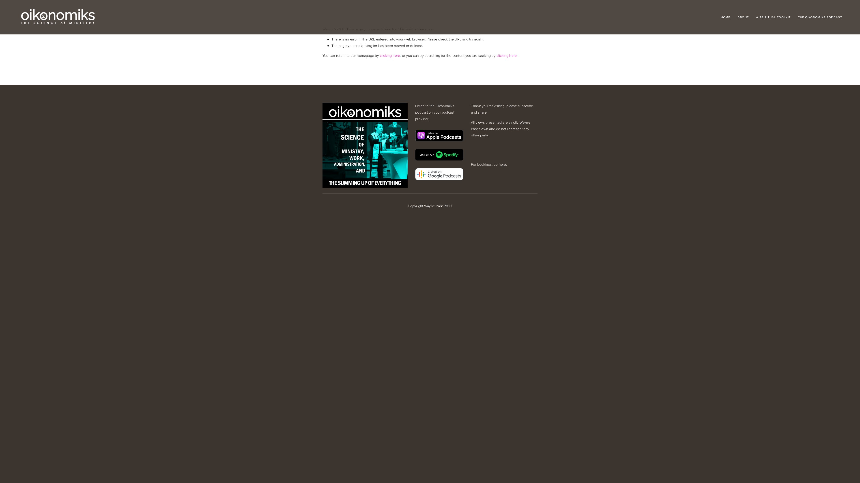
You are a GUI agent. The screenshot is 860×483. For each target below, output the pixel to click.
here (502, 164)
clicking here (390, 55)
